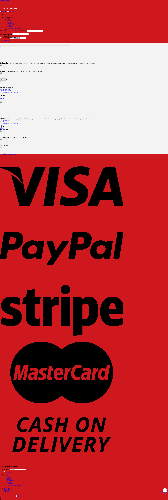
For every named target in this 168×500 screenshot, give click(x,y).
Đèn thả (9, 27)
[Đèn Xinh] (7, 11)
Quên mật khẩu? (5, 40)
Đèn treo (9, 25)
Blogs (5, 487)
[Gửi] (4, 471)
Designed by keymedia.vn (8, 154)
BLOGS (6, 33)
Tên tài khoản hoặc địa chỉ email (13, 31)
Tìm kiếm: (7, 469)
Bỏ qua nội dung (5, 0)
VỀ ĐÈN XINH (8, 17)
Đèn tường (10, 480)
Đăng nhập (17, 37)
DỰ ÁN (6, 474)
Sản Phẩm (7, 19)
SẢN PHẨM (7, 476)
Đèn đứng (10, 479)
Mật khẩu (6, 34)
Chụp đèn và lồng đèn (14, 28)
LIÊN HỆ (6, 36)
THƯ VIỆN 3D (8, 488)
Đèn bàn (9, 20)
